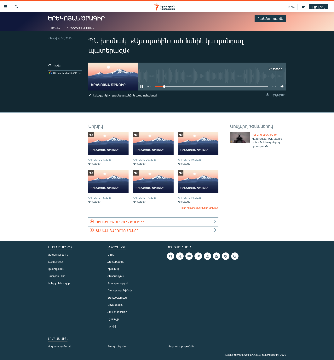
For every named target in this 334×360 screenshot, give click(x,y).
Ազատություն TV (58, 254)
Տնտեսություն (115, 276)
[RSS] (216, 256)
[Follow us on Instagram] (207, 256)
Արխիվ (56, 28)
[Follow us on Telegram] (198, 256)
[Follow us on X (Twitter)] (179, 256)
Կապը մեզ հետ (117, 346)
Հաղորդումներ (56, 276)
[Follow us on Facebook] (170, 256)
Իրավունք (113, 268)
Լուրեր (111, 254)
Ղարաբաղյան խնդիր (265, 134)
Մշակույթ (113, 319)
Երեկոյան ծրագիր (59, 283)
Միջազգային (115, 304)
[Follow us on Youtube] (189, 256)
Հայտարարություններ (182, 346)
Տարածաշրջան (117, 297)
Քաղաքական (115, 261)
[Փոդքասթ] (108, 143)
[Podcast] (225, 256)
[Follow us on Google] (235, 256)
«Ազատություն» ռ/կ (59, 346)
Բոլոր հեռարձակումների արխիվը (199, 207)
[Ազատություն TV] (303, 7)
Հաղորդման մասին (80, 28)
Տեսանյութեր (55, 261)
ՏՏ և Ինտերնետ (117, 311)
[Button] (54, 66)
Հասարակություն (117, 283)
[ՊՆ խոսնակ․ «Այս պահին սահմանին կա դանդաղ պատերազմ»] (240, 137)
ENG (291, 7)
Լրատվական (56, 268)
